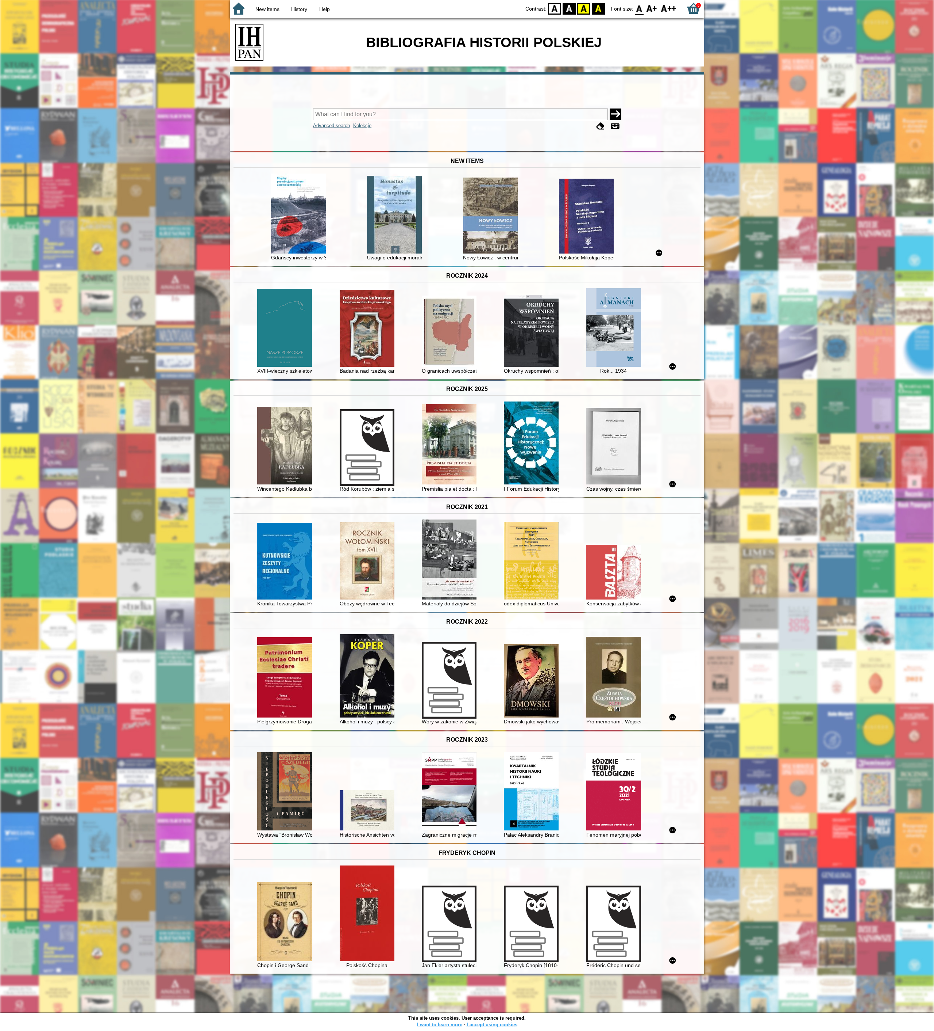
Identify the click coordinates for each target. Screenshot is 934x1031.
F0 (639, 8)
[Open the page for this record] (300, 214)
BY (598, 8)
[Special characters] (615, 126)
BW (569, 8)
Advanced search (331, 125)
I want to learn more (439, 1024)
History (299, 9)
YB (584, 8)
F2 (668, 8)
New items (267, 9)
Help (324, 9)
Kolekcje (362, 125)
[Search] (615, 114)
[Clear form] (600, 126)
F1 (651, 8)
